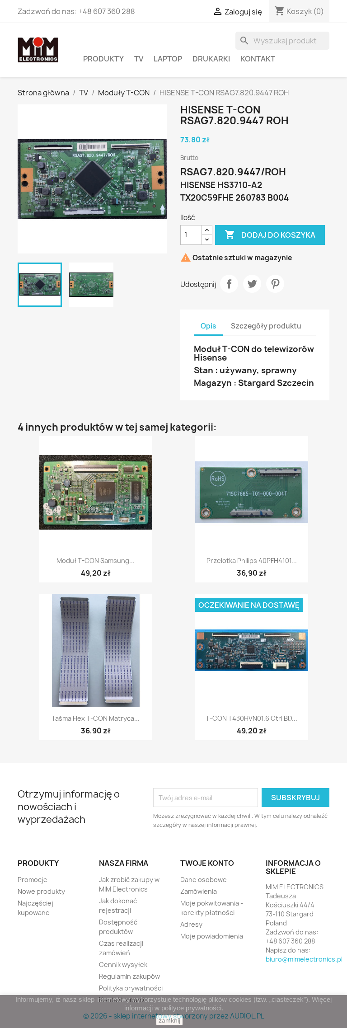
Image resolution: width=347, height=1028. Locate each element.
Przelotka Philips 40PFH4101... (251, 560)
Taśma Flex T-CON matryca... (96, 718)
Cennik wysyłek (123, 964)
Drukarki (211, 59)
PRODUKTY (103, 59)
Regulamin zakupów (129, 976)
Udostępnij (229, 284)
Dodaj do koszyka (270, 234)
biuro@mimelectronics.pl (304, 959)
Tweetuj (252, 284)
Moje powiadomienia (211, 936)
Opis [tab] (208, 326)
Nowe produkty (41, 891)
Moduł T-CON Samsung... (95, 560)
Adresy (191, 924)
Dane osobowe (203, 879)
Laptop (168, 59)
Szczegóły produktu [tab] (266, 326)
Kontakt (257, 59)
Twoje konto (207, 863)
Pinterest (275, 284)
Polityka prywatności (131, 988)
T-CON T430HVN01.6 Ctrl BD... (251, 718)
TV (138, 59)
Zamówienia (198, 891)
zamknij (169, 1020)
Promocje (32, 879)
